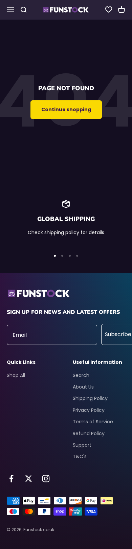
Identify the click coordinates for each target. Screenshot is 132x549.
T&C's (80, 456)
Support (82, 445)
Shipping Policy (90, 398)
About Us (83, 386)
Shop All (16, 375)
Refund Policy (89, 433)
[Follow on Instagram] (45, 478)
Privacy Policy (89, 410)
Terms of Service (93, 421)
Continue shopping (66, 109)
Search (81, 375)
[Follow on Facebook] (11, 478)
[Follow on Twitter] (28, 478)
